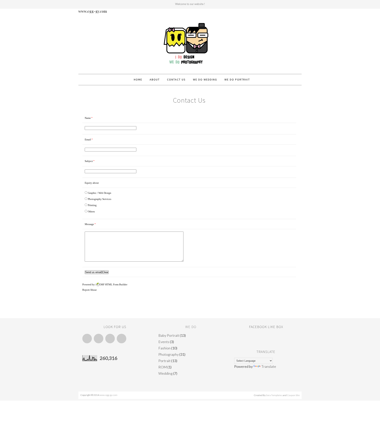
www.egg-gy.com (92, 11)
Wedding (165, 373)
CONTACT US (176, 79)
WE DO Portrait (237, 79)
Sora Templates (274, 395)
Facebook (87, 338)
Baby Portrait (168, 335)
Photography (168, 354)
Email (121, 338)
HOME (138, 79)
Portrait (164, 361)
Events (163, 342)
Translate (268, 366)
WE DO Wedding (205, 79)
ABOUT (155, 79)
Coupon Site (293, 395)
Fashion (164, 348)
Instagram (98, 338)
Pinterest (110, 338)
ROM (162, 367)
